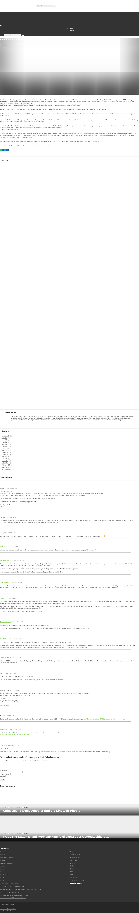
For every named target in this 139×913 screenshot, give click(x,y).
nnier (1, 673)
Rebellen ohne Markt (83, 133)
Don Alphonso (4, 582)
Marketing (3, 866)
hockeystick (3, 729)
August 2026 (5, 436)
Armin (2, 598)
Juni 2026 (5, 440)
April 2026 (5, 444)
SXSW (2, 877)
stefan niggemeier (5, 560)
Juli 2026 (4, 438)
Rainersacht (4, 658)
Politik (72, 869)
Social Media (4, 874)
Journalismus (73, 860)
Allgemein (3, 851)
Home (71, 28)
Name (2, 772)
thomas (2, 517)
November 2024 (6, 471)
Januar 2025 (5, 467)
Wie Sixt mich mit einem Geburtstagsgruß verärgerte (14, 895)
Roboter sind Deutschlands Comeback (10, 892)
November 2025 (6, 452)
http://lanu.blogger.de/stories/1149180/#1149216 (14, 734)
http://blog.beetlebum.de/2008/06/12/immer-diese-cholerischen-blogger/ (104, 719)
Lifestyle (72, 863)
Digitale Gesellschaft (75, 857)
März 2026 (5, 446)
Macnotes (91, 135)
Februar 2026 (6, 448)
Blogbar (17, 135)
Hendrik (2, 745)
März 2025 (5, 463)
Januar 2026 (5, 450)
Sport (71, 874)
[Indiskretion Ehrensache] (20, 25)
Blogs (71, 851)
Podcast (3, 869)
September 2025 (6, 454)
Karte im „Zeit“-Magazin (109, 101)
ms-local (2, 547)
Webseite (2, 776)
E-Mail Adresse (4, 774)
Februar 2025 (6, 465)
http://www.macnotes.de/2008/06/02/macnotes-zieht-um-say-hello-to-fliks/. (60, 752)
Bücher (3, 854)
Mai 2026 (4, 442)
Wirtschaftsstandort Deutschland (9, 883)
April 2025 (5, 461)
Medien (72, 866)
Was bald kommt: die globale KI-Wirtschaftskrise (13, 898)
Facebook (71, 30)
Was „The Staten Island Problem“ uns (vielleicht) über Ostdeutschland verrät (20, 889)
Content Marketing (75, 854)
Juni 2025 (5, 456)
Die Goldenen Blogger (7, 857)
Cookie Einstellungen (6, 910)
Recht (71, 871)
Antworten (136, 509)
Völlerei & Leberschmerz (77, 880)
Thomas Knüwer (6, 45)
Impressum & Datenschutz (8, 909)
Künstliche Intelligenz (6, 863)
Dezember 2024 (6, 469)
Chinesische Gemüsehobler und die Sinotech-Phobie (14, 886)
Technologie (73, 877)
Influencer (3, 860)
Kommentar (3, 770)
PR (1, 871)
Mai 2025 (4, 459)
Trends (2, 880)
